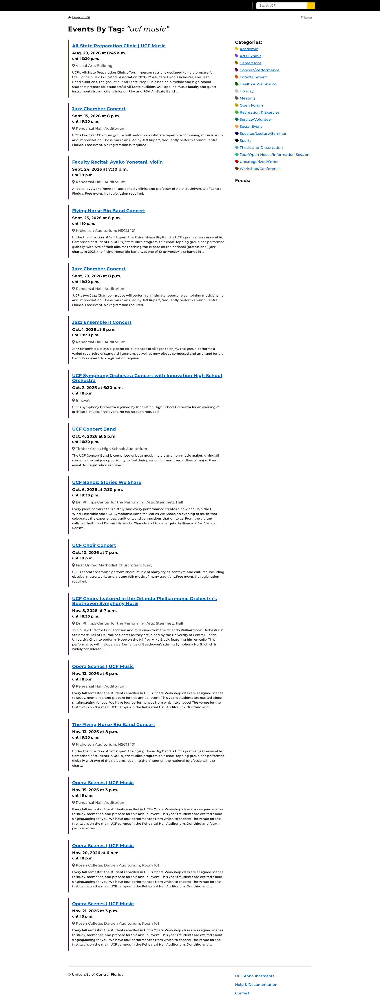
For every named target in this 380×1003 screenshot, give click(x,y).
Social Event (251, 126)
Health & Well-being (258, 84)
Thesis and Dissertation (261, 148)
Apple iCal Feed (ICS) (256, 180)
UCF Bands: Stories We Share (106, 482)
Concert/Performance (260, 70)
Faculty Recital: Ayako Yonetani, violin (117, 162)
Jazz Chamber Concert (99, 108)
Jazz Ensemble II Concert (102, 322)
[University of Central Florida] (100, 5)
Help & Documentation (256, 985)
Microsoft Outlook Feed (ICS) (263, 180)
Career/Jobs (250, 63)
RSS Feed (271, 180)
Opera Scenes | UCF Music (103, 666)
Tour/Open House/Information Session (274, 155)
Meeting (247, 98)
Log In (308, 17)
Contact (242, 993)
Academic (249, 49)
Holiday (247, 91)
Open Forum (251, 105)
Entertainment (253, 77)
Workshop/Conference (260, 169)
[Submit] (311, 5)
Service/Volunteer (256, 119)
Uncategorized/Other (259, 162)
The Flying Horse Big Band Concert (113, 724)
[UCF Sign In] (235, 5)
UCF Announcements (254, 976)
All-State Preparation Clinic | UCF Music (119, 45)
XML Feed (278, 180)
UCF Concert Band (94, 429)
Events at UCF (81, 17)
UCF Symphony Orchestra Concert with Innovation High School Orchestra (147, 378)
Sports (245, 140)
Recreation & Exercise (260, 112)
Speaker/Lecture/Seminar (263, 133)
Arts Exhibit (250, 56)
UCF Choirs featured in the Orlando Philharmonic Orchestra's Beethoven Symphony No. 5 (144, 601)
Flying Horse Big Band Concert (108, 210)
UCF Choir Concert (94, 545)
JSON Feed (286, 180)
